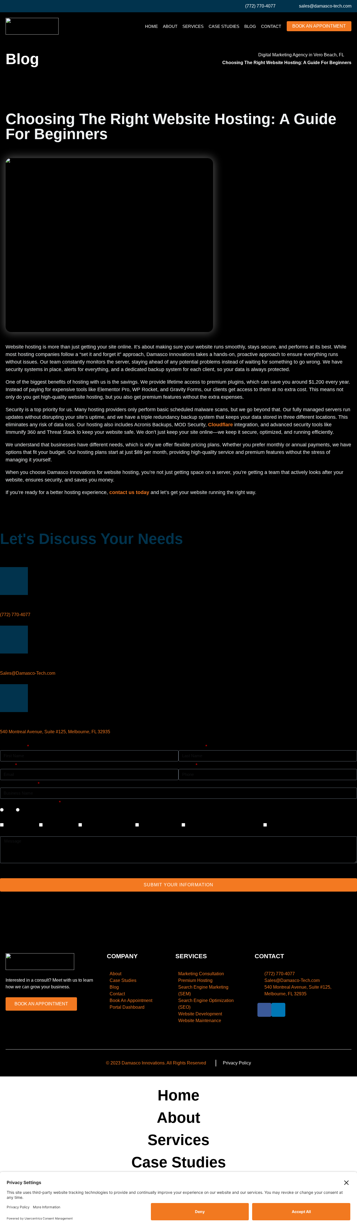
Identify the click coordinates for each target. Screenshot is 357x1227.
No (24, 810)
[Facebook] (8, 6)
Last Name (191, 746)
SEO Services (20, 825)
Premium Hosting (159, 825)
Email (7, 765)
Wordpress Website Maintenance (223, 825)
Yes (9, 810)
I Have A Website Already (29, 802)
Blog (250, 26)
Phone (186, 765)
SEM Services (60, 825)
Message (10, 832)
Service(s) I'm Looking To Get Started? (43, 817)
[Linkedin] (20, 6)
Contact (271, 26)
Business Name (18, 783)
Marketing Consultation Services (304, 825)
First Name (13, 746)
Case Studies (224, 26)
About (170, 26)
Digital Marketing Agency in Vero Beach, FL (301, 54)
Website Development (107, 825)
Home (151, 26)
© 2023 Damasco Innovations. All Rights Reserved (156, 1063)
